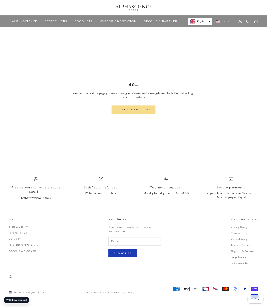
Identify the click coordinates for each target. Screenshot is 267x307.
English (201, 21)
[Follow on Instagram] (10, 276)
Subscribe (123, 253)
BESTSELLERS (55, 21)
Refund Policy (239, 239)
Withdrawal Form (241, 263)
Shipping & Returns (242, 251)
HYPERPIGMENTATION (118, 21)
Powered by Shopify (122, 292)
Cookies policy (239, 233)
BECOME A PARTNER (160, 21)
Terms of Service (240, 245)
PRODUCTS (83, 21)
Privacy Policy (239, 227)
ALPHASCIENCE (24, 21)
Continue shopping (133, 109)
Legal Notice (238, 257)
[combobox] (200, 21)
